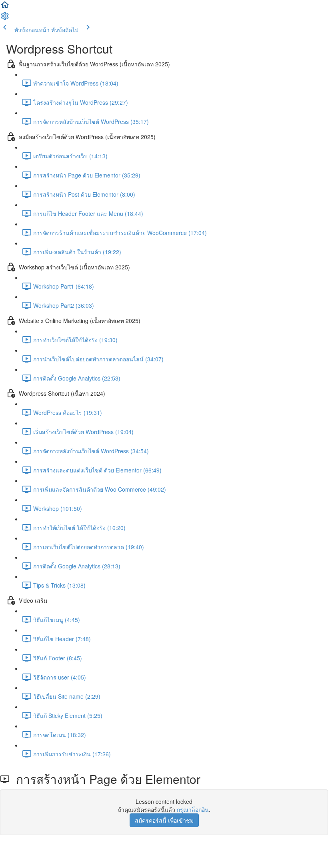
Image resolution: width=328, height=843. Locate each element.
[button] (5, 7)
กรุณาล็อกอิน (193, 809)
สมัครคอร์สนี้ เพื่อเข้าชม (164, 820)
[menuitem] (5, 18)
